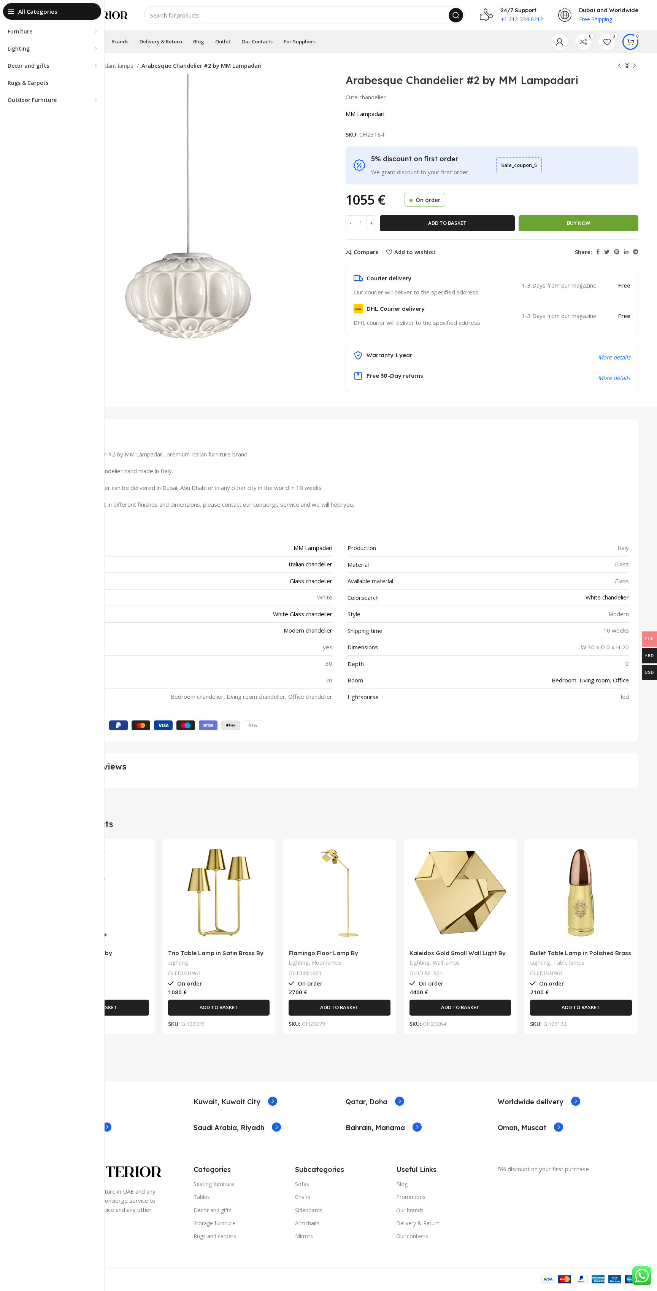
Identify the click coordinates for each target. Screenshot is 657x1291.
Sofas (302, 1184)
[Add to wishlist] (143, 891)
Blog (402, 1184)
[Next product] (634, 66)
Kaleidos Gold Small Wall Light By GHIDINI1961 (457, 956)
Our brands (410, 1210)
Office (621, 680)
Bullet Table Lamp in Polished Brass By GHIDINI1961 (580, 956)
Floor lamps (326, 962)
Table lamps (568, 962)
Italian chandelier (310, 564)
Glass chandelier (311, 581)
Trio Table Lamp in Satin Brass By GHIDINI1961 (215, 956)
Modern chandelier (308, 630)
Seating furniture (214, 1184)
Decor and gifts (213, 1210)
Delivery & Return (418, 1223)
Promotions (410, 1196)
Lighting (178, 962)
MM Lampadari (365, 114)
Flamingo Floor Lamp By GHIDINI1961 (323, 956)
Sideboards (308, 1210)
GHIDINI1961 (184, 973)
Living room (594, 680)
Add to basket (447, 222)
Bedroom (564, 680)
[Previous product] (619, 66)
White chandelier (607, 597)
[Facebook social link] (598, 252)
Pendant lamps (114, 65)
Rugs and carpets (215, 1236)
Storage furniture (214, 1223)
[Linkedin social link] (626, 252)
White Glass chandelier (302, 614)
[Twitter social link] (607, 252)
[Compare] (143, 856)
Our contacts (412, 1236)
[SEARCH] (456, 15)
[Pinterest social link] (617, 252)
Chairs (302, 1196)
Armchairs (307, 1223)
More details (614, 378)
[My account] (559, 41)
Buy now (578, 222)
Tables (202, 1196)
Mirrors (304, 1236)
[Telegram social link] (636, 252)
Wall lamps (446, 962)
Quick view (143, 873)
